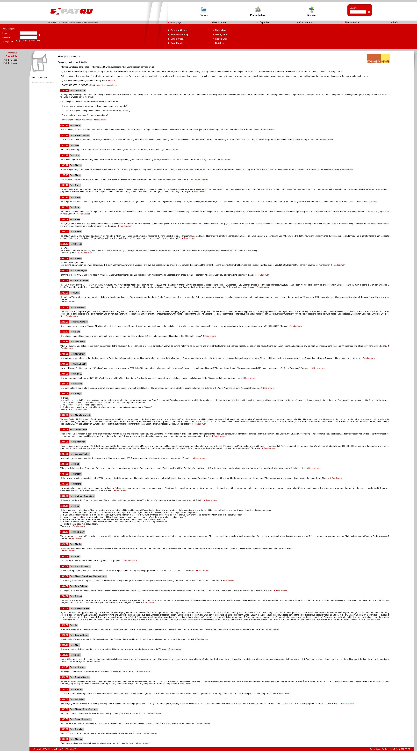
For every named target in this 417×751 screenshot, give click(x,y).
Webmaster (387, 749)
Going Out (221, 38)
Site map (311, 15)
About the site (352, 22)
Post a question (40, 77)
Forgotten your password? (27, 40)
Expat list (264, 22)
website (111, 81)
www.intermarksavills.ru (106, 85)
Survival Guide (179, 30)
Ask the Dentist (10, 60)
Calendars (220, 30)
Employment (177, 38)
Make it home (219, 22)
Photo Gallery (257, 15)
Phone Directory (179, 34)
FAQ (395, 22)
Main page (175, 22)
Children (219, 43)
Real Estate (177, 43)
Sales (378, 749)
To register (7, 42)
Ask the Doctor (10, 63)
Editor (372, 749)
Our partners (305, 22)
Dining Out (221, 34)
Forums (204, 15)
